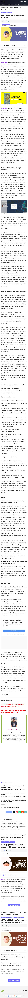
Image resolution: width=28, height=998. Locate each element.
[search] (19, 1)
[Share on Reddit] (14, 996)
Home (3, 7)
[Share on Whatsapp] (19, 812)
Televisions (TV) (20, 917)
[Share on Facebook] (5, 21)
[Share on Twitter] (7, 21)
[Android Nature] (5, 1)
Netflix (15, 835)
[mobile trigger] (2, 1)
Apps (7, 7)
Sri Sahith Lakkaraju (6, 24)
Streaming (9, 835)
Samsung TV (12, 917)
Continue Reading (14, 905)
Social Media (8, 12)
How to (7, 917)
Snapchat (4, 62)
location (8, 807)
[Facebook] (21, 991)
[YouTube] (26, 991)
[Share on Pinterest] (17, 812)
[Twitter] (23, 991)
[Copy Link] (9, 21)
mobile (12, 807)
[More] (11, 21)
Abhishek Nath (5, 853)
